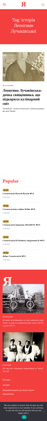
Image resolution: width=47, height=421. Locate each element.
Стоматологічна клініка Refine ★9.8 (19, 209)
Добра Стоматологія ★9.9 (14, 256)
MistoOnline (8, 394)
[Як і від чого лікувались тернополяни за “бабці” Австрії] (23, 346)
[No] (43, 411)
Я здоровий (7, 365)
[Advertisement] (23, 143)
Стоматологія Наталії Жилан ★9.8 (18, 193)
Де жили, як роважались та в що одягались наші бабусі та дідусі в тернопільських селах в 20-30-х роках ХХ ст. (23, 323)
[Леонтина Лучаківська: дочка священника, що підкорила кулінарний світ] (23, 66)
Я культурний (8, 85)
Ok (24, 417)
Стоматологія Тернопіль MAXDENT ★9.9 (21, 225)
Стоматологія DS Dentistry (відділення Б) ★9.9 (23, 240)
